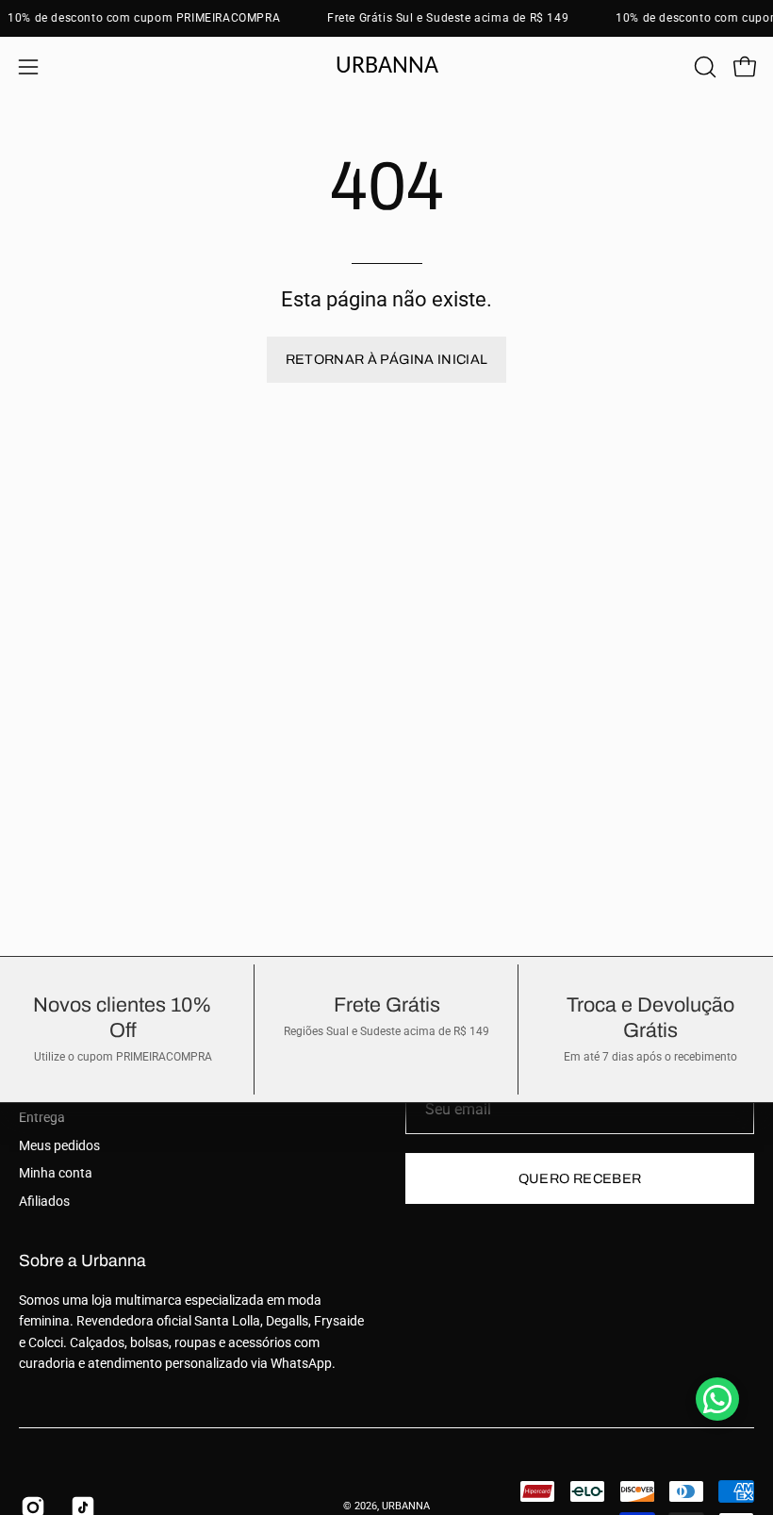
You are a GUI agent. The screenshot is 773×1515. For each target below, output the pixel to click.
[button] (703, 67)
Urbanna (387, 66)
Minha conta (55, 1173)
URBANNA (406, 1506)
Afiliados (44, 1202)
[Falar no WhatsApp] (717, 1399)
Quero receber (580, 1178)
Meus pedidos (59, 1146)
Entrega (42, 1118)
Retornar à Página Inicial (387, 359)
